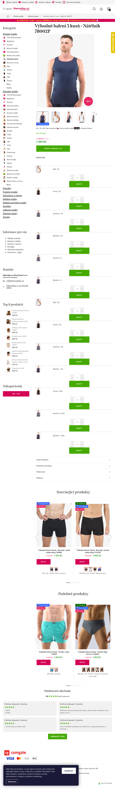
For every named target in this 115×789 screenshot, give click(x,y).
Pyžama (9, 70)
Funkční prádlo (10, 192)
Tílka (8, 77)
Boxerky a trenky (13, 63)
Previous (37, 537)
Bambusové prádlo (13, 55)
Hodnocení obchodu (57, 691)
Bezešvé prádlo (12, 48)
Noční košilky (11, 159)
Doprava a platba (28, 2)
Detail (43, 562)
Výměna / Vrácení (45, 2)
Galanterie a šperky (12, 195)
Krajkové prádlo (12, 177)
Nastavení (12, 781)
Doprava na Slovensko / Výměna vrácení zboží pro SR (79, 768)
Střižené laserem (13, 116)
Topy (8, 149)
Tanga (9, 134)
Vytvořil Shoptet (106, 783)
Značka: (40, 157)
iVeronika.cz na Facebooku (17, 286)
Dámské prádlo (10, 91)
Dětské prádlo (10, 199)
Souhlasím (69, 770)
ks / (16, 394)
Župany (9, 81)
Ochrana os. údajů (14, 252)
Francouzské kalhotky (14, 124)
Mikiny (9, 84)
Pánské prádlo (10, 34)
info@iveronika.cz (15, 280)
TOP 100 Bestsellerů (14, 37)
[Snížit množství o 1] (72, 178)
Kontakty (59, 2)
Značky (6, 217)
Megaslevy (10, 41)
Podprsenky (11, 152)
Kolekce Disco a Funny (15, 181)
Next (109, 537)
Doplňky (7, 206)
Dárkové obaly (10, 213)
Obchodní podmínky (73, 2)
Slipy (8, 66)
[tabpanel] (54, 540)
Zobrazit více (57, 736)
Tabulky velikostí (11, 2)
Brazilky (9, 131)
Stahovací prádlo (12, 170)
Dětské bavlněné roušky (15, 203)
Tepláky (9, 88)
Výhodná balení (12, 59)
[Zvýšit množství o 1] (82, 178)
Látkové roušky (10, 210)
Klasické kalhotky (13, 120)
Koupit (79, 184)
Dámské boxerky (13, 127)
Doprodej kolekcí (13, 52)
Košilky (9, 138)
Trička (9, 73)
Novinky (9, 45)
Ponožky (7, 188)
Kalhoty (9, 163)
